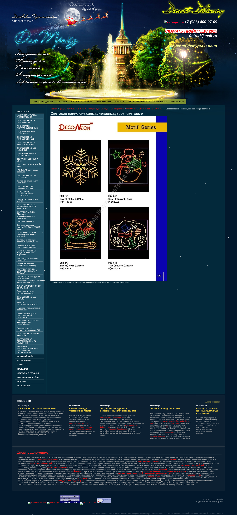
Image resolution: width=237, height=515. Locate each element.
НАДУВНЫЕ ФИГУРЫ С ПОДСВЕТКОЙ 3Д (27, 116)
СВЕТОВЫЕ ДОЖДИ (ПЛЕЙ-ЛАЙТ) (29, 165)
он (167, 427)
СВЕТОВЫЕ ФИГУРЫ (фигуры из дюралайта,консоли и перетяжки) (26, 215)
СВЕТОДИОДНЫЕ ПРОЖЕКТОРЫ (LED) (26, 138)
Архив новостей (212, 402)
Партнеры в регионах (139, 102)
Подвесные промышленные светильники (28, 309)
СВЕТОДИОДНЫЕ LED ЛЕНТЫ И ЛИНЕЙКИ (26, 143)
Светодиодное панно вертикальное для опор (26, 265)
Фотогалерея (24, 361)
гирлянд (174, 459)
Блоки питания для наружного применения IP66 (28, 329)
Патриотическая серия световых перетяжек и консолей (26, 234)
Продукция (47, 102)
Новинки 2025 (160, 102)
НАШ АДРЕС (22, 369)
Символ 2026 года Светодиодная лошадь (80, 409)
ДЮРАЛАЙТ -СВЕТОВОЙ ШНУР (27, 160)
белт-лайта (169, 433)
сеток (154, 477)
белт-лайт (175, 423)
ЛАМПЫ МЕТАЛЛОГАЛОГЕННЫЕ (27, 303)
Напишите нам (103, 102)
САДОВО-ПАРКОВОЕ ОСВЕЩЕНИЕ (26, 132)
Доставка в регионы (81, 102)
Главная (53, 109)
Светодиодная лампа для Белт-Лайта (27, 182)
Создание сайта (203, 501)
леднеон (71, 481)
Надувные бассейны (28, 377)
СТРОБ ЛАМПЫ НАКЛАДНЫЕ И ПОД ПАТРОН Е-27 (25, 194)
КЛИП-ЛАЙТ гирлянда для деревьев (27, 171)
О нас (35, 102)
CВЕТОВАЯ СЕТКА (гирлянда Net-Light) (25, 187)
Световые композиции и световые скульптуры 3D (27, 241)
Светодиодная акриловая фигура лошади (80, 428)
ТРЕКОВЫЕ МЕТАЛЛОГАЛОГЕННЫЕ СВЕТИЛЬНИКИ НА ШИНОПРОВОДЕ (27, 349)
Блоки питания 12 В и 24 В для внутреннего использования (28, 323)
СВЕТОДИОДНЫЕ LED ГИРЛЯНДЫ (26, 149)
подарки (21, 382)
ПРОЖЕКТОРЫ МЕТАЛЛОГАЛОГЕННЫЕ (27, 127)
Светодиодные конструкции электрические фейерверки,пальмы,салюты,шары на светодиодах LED (30, 279)
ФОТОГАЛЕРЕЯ (177, 102)
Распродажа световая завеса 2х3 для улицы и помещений (207, 410)
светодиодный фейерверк (117, 429)
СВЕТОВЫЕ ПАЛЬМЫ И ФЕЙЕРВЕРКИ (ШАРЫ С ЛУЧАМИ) (27, 271)
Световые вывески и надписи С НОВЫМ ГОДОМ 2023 (28, 227)
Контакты (62, 102)
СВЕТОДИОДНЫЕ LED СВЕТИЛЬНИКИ (26, 121)
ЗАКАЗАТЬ (22, 365)
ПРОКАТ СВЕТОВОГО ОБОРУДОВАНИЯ (37, 408)
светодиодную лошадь (78, 423)
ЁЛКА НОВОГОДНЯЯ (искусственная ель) (26, 292)
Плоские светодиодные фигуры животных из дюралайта (26, 253)
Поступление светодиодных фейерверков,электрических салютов (118, 409)
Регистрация (23, 386)
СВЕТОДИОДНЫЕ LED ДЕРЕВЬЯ (26, 298)
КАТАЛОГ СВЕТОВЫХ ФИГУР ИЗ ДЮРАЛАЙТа (27, 246)
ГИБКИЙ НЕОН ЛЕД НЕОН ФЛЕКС (28, 200)
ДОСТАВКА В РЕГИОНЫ (28, 373)
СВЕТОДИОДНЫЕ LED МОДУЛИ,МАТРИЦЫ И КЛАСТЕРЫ (26, 207)
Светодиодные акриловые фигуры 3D (28, 259)
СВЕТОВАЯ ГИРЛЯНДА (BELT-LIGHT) (26, 176)
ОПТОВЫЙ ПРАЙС (25, 356)
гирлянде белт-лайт (158, 436)
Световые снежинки (25, 221)
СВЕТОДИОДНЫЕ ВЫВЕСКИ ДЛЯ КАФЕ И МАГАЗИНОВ (26, 341)
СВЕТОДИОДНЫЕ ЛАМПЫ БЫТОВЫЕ (28, 335)
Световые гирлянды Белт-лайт (165, 408)
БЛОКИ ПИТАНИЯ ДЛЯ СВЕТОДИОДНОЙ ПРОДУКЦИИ (26, 315)
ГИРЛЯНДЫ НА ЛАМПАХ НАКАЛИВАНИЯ (27, 154)
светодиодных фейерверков (111, 417)
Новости (119, 102)
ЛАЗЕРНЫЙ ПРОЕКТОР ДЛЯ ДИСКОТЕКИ (29, 287)
